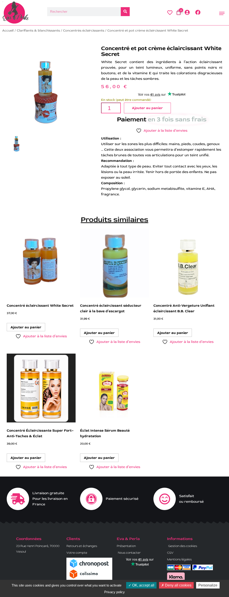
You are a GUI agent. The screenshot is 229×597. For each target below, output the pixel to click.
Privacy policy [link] (114, 592)
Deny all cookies (177, 585)
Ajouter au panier (147, 108)
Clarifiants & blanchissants (38, 30)
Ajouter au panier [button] (26, 327)
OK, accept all (142, 585)
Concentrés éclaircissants (83, 30)
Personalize (207, 585)
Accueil (8, 30)
